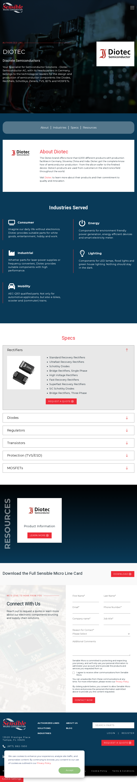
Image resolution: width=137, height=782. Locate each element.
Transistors (16, 443)
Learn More (37, 535)
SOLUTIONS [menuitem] (44, 728)
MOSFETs (15, 468)
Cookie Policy (99, 771)
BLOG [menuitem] (69, 728)
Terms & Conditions (123, 771)
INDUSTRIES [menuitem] (44, 733)
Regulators (16, 430)
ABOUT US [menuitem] (72, 723)
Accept (69, 770)
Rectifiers (15, 350)
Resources (90, 127)
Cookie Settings (11, 778)
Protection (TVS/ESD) (24, 455)
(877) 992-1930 (17, 746)
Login (111, 733)
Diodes (13, 418)
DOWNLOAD (120, 574)
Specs (75, 127)
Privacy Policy (44, 763)
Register (128, 733)
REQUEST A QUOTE (59, 401)
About (45, 127)
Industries (59, 127)
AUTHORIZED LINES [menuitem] (48, 723)
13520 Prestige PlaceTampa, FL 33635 (17, 738)
